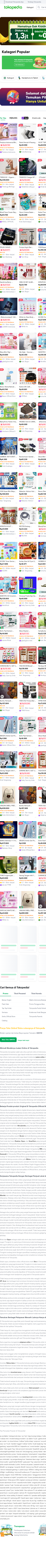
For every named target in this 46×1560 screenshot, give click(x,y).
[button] (8, 78)
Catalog (4, 1340)
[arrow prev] (2, 78)
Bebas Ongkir (6, 1319)
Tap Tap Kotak (7, 1327)
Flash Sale (5, 1323)
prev (3, 31)
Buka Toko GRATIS (8, 1359)
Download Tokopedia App (15, 2)
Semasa (5, 1331)
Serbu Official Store (8, 1336)
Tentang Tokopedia (34, 2)
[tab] (13, 118)
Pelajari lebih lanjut (23, 1359)
